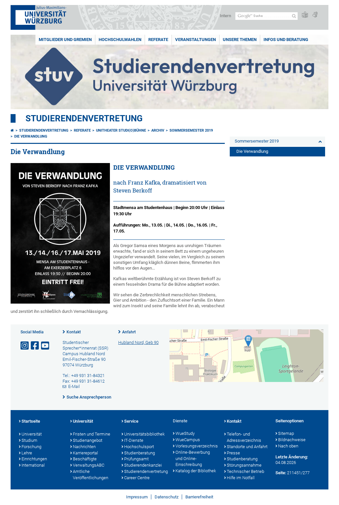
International (33, 465)
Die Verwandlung (30, 136)
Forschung (31, 446)
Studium (29, 440)
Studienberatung (139, 452)
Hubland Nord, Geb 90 (138, 342)
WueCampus (187, 439)
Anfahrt (129, 332)
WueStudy (185, 433)
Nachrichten (84, 446)
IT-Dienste (133, 440)
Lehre (27, 452)
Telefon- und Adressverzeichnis (244, 437)
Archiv (157, 130)
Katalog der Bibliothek (195, 470)
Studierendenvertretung (84, 118)
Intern (225, 15)
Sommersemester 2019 (191, 130)
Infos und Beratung (286, 39)
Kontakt (74, 332)
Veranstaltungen (195, 39)
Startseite (31, 421)
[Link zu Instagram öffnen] (25, 346)
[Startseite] (12, 130)
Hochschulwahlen (120, 39)
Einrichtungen (34, 458)
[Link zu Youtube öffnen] (45, 346)
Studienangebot (87, 440)
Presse (233, 452)
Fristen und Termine (91, 434)
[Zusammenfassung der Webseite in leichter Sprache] (305, 15)
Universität (32, 434)
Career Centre (137, 477)
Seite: (280, 472)
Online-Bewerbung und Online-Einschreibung (192, 458)
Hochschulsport (139, 446)
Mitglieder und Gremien (65, 39)
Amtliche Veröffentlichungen (90, 474)
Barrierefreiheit (199, 496)
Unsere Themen (240, 39)
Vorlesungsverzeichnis (196, 445)
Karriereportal (85, 452)
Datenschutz (166, 496)
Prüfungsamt (136, 458)
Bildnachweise (292, 439)
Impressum (137, 496)
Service (131, 421)
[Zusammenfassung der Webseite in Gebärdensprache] (314, 15)
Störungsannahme (244, 465)
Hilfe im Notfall (241, 477)
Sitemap (286, 433)
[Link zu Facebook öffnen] (35, 346)
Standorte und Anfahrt (247, 446)
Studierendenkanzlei (143, 465)
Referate (158, 39)
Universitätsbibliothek (144, 434)
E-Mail (74, 386)
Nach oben (288, 445)
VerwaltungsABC (88, 465)
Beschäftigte (85, 458)
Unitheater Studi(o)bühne (121, 130)
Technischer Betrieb (245, 471)
